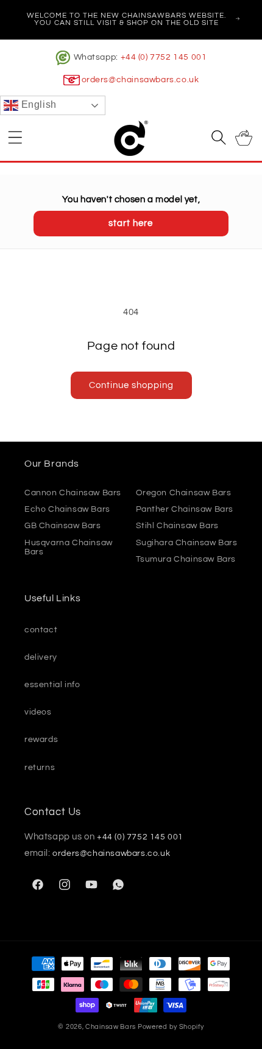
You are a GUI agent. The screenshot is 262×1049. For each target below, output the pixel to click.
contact (40, 630)
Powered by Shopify (171, 1026)
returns (39, 767)
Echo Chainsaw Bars (67, 509)
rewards (41, 739)
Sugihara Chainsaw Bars (187, 543)
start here (130, 223)
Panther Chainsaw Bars (185, 509)
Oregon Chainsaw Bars (184, 493)
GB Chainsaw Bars (62, 525)
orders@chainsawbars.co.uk (140, 80)
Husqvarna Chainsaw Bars (68, 547)
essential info (52, 684)
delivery (40, 657)
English (37, 105)
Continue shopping (131, 385)
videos (38, 712)
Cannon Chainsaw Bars (72, 493)
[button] (15, 137)
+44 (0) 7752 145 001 (164, 57)
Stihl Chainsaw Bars (177, 525)
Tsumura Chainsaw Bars (186, 559)
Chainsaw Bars (110, 1026)
